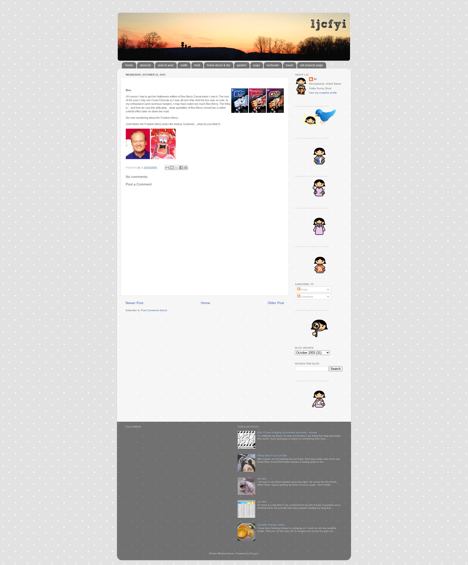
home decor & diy (218, 65)
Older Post (276, 303)
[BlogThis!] (171, 167)
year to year (166, 65)
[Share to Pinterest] (185, 167)
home (129, 65)
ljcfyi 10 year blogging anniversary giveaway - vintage (287, 432)
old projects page (311, 65)
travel (289, 65)
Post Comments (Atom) (154, 310)
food (197, 65)
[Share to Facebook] (181, 167)
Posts (303, 289)
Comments (306, 296)
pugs (256, 65)
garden (241, 65)
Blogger (254, 553)
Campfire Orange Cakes (270, 524)
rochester (273, 65)
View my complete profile (323, 92)
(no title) (261, 478)
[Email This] (167, 167)
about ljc (145, 65)
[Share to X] (176, 167)
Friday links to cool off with (272, 455)
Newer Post (134, 303)
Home (205, 303)
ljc (315, 78)
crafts (183, 65)
